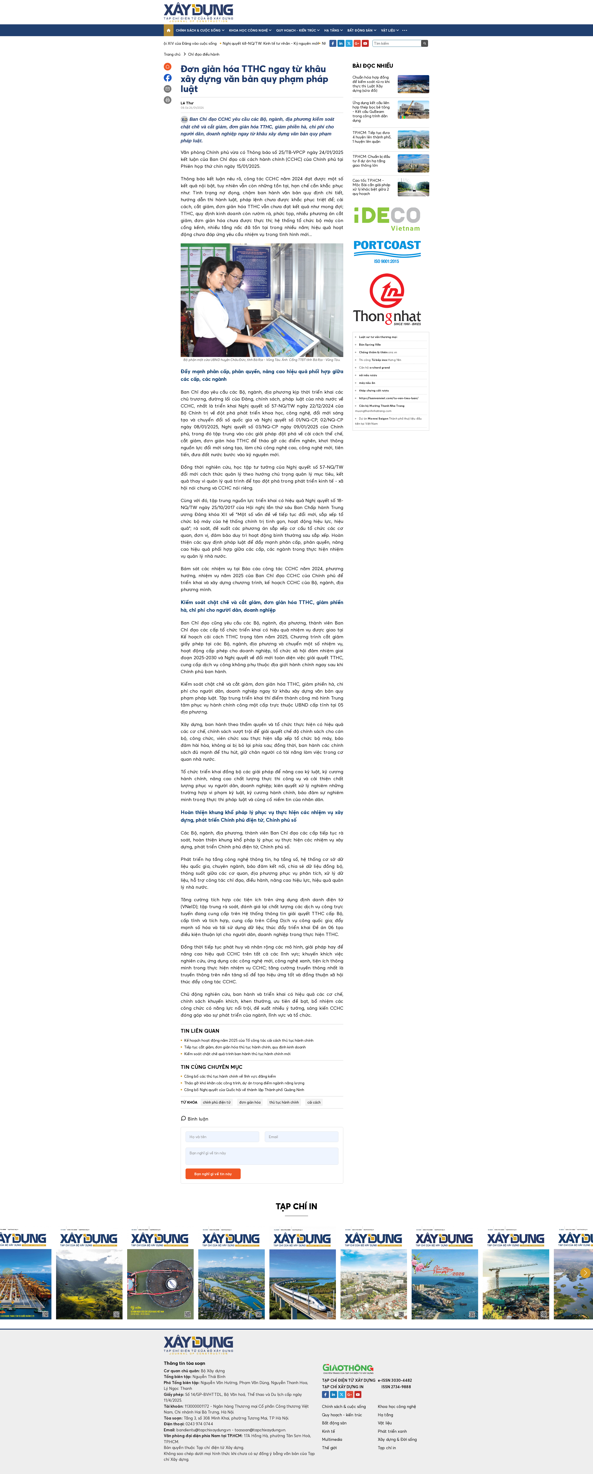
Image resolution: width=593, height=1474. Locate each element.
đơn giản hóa (250, 1102)
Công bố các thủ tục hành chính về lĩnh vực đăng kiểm (230, 1076)
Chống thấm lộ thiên (373, 352)
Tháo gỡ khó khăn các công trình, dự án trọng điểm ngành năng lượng (244, 1083)
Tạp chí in (387, 1447)
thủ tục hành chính (284, 1102)
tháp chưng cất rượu (374, 390)
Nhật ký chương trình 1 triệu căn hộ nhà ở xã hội (290, 43)
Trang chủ (172, 54)
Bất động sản (360, 30)
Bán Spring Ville (370, 344)
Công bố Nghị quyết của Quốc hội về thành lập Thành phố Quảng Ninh (244, 1089)
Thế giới (329, 1447)
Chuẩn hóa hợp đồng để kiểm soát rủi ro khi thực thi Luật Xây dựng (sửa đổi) (371, 84)
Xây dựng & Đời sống (397, 1439)
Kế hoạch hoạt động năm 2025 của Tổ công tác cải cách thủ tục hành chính (249, 1040)
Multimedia (332, 1439)
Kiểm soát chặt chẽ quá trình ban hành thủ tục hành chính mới (237, 1053)
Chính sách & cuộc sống (198, 30)
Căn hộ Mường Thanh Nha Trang (381, 405)
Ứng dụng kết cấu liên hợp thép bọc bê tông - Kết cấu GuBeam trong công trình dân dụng (371, 111)
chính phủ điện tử (217, 1102)
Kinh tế (328, 1431)
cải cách (314, 1102)
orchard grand (379, 367)
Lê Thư (187, 103)
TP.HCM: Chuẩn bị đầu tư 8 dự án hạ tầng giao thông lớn (371, 161)
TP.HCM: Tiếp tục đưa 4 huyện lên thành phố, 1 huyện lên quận (372, 137)
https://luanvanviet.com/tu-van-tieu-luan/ (388, 398)
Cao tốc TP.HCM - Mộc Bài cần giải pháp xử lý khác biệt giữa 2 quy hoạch (371, 187)
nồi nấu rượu (368, 375)
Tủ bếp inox (380, 360)
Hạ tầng (331, 30)
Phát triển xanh (392, 1431)
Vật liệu (388, 30)
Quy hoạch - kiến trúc (296, 30)
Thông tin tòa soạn (184, 1363)
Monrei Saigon (378, 418)
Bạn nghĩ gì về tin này (213, 1174)
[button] (404, 30)
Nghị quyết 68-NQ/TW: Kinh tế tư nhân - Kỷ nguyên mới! (198, 43)
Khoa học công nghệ (248, 30)
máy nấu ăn (367, 383)
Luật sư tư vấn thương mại (378, 337)
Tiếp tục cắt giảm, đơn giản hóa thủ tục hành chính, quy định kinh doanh (245, 1047)
